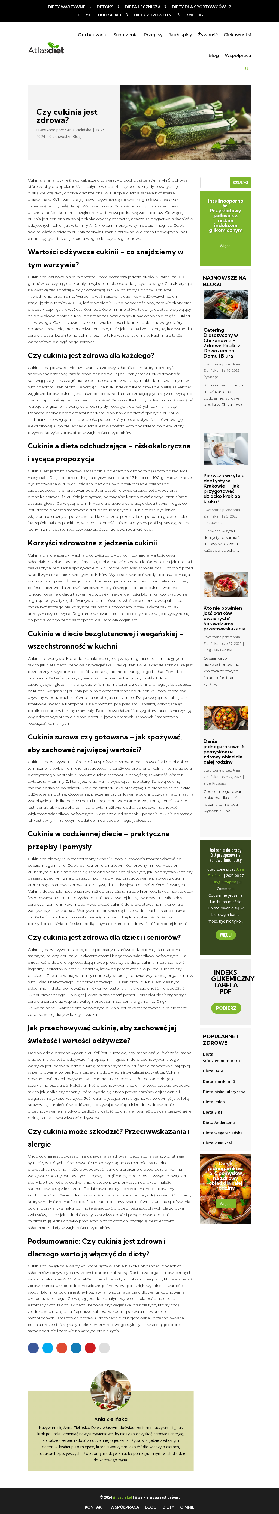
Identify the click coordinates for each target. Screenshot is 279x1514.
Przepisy (153, 34)
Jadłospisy (180, 34)
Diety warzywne (66, 7)
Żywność (208, 34)
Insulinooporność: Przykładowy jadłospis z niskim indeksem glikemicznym (225, 215)
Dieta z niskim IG (219, 1081)
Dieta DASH (214, 1071)
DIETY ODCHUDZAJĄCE (99, 15)
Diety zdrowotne (154, 15)
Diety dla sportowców (199, 7)
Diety (168, 1507)
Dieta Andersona (219, 1122)
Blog (213, 55)
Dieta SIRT (213, 1112)
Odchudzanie (92, 34)
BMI (189, 15)
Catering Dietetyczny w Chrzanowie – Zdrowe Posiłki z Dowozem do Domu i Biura (222, 343)
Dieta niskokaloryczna (224, 1091)
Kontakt (94, 1507)
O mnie (187, 1507)
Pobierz (226, 1008)
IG (201, 15)
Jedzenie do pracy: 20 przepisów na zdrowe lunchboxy (225, 854)
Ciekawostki (237, 34)
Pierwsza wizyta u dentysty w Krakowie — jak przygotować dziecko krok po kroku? (224, 488)
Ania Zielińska (79, 129)
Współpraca (238, 55)
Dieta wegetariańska (223, 1132)
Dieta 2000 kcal (217, 1143)
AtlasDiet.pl (122, 1497)
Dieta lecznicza (142, 7)
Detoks (105, 7)
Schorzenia (125, 34)
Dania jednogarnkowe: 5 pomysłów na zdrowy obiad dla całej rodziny (224, 751)
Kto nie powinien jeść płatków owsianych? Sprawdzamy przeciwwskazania (224, 618)
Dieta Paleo (214, 1101)
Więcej (226, 245)
